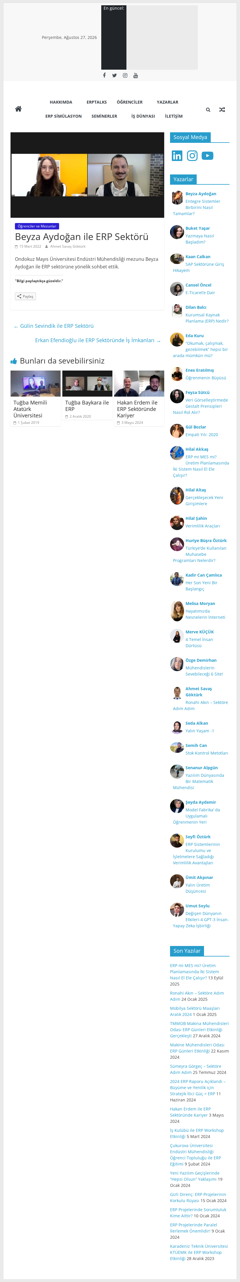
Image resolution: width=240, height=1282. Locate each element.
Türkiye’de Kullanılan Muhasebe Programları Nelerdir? (200, 554)
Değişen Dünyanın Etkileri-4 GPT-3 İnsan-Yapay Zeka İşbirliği (201, 919)
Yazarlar (167, 102)
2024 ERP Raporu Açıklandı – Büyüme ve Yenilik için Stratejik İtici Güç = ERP (198, 1087)
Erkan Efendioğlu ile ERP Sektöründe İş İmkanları (98, 340)
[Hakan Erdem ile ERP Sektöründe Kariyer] (139, 374)
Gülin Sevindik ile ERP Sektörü (53, 325)
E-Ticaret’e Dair (200, 292)
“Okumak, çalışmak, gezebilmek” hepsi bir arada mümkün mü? (200, 349)
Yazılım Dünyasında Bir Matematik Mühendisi (198, 781)
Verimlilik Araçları (203, 526)
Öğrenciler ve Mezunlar (37, 226)
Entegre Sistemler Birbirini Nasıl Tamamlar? (196, 207)
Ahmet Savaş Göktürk (67, 246)
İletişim (174, 116)
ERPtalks (97, 102)
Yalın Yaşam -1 (200, 730)
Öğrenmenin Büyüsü (206, 378)
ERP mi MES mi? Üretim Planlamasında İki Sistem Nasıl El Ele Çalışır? (194, 972)
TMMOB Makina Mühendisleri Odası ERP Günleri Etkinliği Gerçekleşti (199, 1029)
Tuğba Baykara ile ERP (87, 405)
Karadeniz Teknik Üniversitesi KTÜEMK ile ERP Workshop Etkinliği (199, 1252)
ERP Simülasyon (63, 116)
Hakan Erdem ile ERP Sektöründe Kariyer (137, 409)
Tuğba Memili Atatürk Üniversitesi (30, 409)
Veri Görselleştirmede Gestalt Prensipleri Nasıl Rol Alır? (200, 406)
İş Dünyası (143, 116)
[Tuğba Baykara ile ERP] (87, 374)
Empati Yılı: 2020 (202, 434)
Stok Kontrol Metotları (207, 753)
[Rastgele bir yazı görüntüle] (222, 109)
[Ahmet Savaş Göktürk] (18, 109)
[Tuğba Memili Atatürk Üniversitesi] (36, 374)
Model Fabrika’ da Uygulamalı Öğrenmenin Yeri (196, 816)
